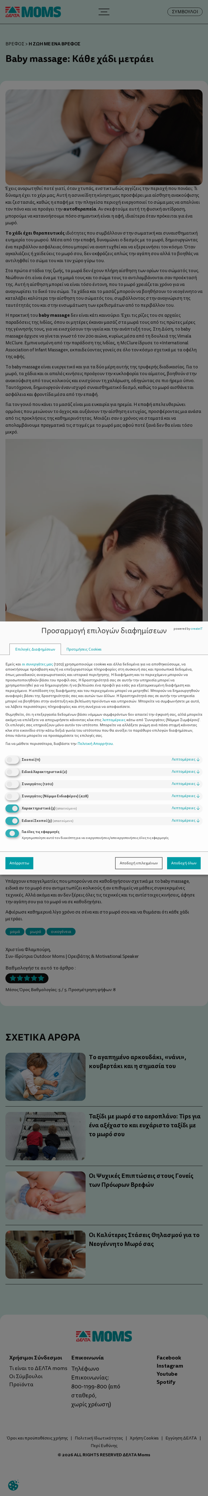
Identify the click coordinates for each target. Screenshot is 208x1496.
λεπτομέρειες (186, 759)
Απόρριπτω (19, 863)
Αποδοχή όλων (184, 863)
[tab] (35, 649)
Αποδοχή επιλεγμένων (139, 863)
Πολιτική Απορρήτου (95, 743)
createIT (197, 629)
